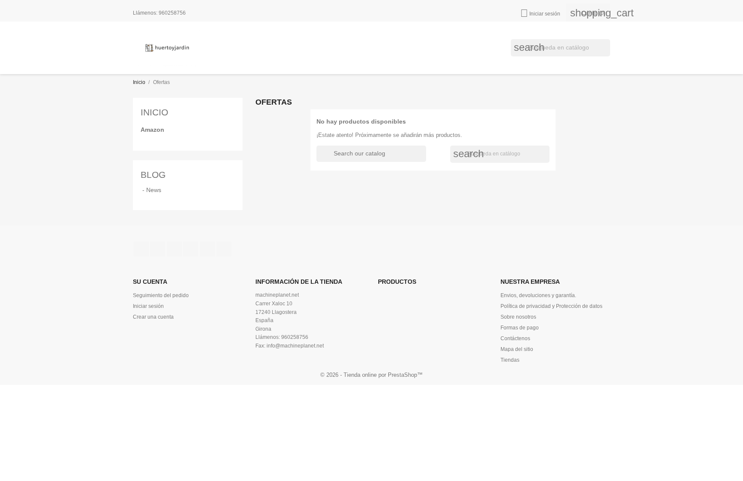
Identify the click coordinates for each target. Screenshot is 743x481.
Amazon (152, 129)
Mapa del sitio (516, 349)
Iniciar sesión (148, 306)
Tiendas (509, 360)
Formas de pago (519, 328)
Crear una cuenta (153, 317)
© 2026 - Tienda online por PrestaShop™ (371, 375)
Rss (174, 249)
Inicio (154, 112)
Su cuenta (150, 281)
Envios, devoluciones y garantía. (538, 295)
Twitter (157, 249)
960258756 (172, 13)
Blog (153, 175)
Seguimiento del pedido (161, 295)
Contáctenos (515, 338)
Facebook (141, 249)
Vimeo (207, 249)
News (153, 189)
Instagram (223, 249)
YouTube (190, 249)
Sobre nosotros (518, 317)
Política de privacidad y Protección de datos (551, 306)
